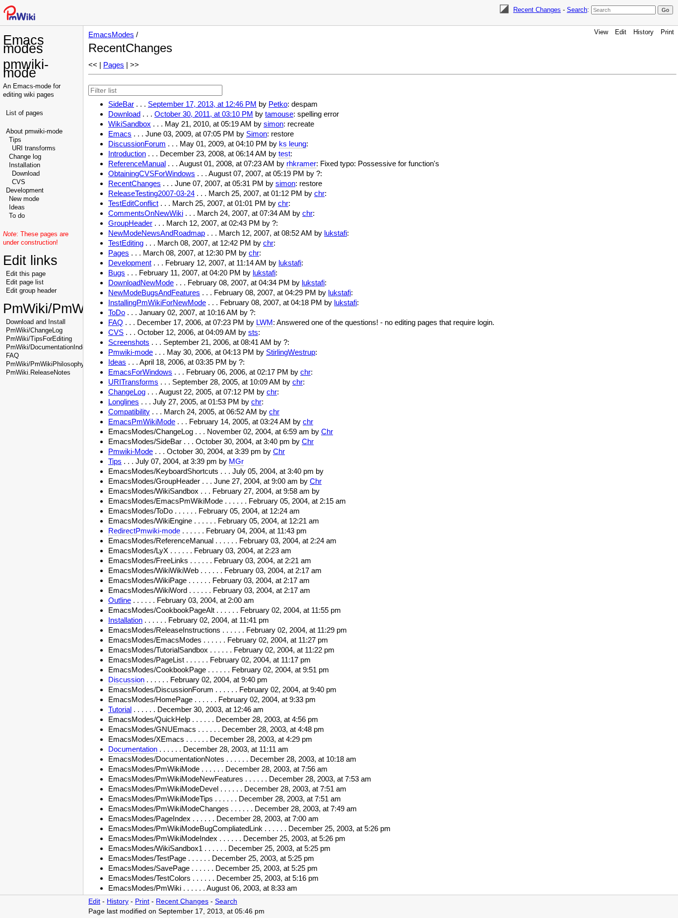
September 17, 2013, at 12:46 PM (202, 104)
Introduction (127, 153)
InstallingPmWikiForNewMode (157, 302)
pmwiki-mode (26, 68)
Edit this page (26, 273)
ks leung (292, 143)
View (601, 32)
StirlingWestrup (290, 352)
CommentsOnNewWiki (145, 213)
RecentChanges (134, 183)
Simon (256, 134)
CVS (18, 182)
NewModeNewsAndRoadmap (156, 233)
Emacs (120, 134)
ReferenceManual (137, 163)
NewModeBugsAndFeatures (154, 292)
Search (577, 9)
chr (319, 193)
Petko (278, 104)
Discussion (126, 679)
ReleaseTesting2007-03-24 (151, 193)
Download (26, 173)
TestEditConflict (133, 203)
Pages (113, 65)
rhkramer (301, 163)
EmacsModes (111, 34)
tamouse (279, 114)
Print (667, 32)
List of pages (24, 113)
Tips (15, 139)
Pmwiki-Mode (130, 451)
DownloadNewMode (141, 282)
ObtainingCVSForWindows (151, 173)
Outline (119, 600)
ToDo (116, 312)
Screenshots (128, 342)
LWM (264, 322)
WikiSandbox (129, 124)
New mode (24, 198)
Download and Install (36, 322)
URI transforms (34, 148)
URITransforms (133, 382)
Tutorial (120, 709)
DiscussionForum (137, 143)
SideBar (121, 104)
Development (25, 190)
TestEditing (125, 243)
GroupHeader (130, 223)
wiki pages (39, 94)
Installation (24, 165)
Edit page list (25, 282)
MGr (236, 461)
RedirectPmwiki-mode (144, 530)
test (284, 153)
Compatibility (129, 411)
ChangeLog (126, 392)
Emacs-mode (32, 86)
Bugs (116, 272)
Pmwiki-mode (130, 352)
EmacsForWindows (140, 372)
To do (17, 215)
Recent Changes (537, 9)
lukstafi (335, 233)
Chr (327, 431)
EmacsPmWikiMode (141, 421)
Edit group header (31, 290)
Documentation (132, 749)
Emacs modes (23, 44)
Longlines (123, 401)
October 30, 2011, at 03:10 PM (203, 114)
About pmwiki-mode (34, 131)
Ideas (17, 207)
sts (253, 332)
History (643, 32)
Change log (25, 156)
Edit (620, 32)
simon (273, 124)
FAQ (12, 355)
